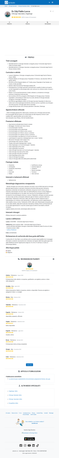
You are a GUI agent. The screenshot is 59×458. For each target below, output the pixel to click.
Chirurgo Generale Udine (15, 395)
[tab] (9, 23)
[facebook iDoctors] (21, 445)
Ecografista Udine (13, 403)
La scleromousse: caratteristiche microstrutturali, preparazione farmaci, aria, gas (29, 379)
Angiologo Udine (13, 391)
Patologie (51, 413)
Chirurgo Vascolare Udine (15, 399)
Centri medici (33, 414)
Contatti (46, 413)
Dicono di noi (14, 413)
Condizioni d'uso (26, 413)
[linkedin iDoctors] (33, 445)
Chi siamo (8, 413)
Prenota (9, 23)
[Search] (49, 2)
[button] (24, 17)
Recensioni (48, 23)
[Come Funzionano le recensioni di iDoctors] (53, 259)
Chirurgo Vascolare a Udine (23, 6)
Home (6, 6)
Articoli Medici (26, 414)
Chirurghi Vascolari (12, 6)
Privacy (33, 413)
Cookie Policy (40, 413)
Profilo (28, 23)
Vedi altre (29, 364)
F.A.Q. (20, 413)
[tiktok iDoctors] (37, 445)
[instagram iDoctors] (25, 445)
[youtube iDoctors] (29, 445)
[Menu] (52, 2)
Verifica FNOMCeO (11, 230)
